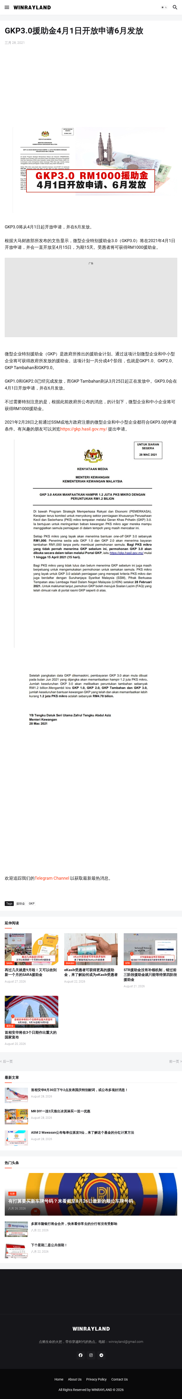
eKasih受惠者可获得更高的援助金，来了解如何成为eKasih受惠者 (91, 972)
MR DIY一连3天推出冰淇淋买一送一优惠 (60, 1111)
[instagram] (91, 1355)
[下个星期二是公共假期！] (16, 1250)
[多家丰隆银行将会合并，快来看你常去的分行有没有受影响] (16, 1229)
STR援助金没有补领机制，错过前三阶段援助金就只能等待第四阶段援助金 (150, 975)
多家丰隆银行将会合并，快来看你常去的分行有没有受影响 (74, 1224)
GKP (32, 903)
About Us (75, 1379)
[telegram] (101, 1355)
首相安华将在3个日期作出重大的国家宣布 (31, 1034)
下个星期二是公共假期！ (49, 1245)
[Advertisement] (91, 85)
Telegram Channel (52, 878)
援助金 (20, 903)
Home (59, 1379)
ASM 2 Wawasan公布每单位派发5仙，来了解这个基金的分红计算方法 (82, 1132)
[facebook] (81, 1355)
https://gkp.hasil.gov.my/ (83, 428)
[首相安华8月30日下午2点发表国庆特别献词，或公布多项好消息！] (16, 1095)
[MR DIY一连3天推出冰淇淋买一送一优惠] (16, 1116)
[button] (6, 7)
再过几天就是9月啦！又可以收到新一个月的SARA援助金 (31, 972)
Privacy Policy (96, 1379)
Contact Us (119, 1379)
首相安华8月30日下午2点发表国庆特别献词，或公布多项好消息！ (79, 1090)
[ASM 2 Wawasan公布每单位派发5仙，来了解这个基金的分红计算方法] (16, 1138)
